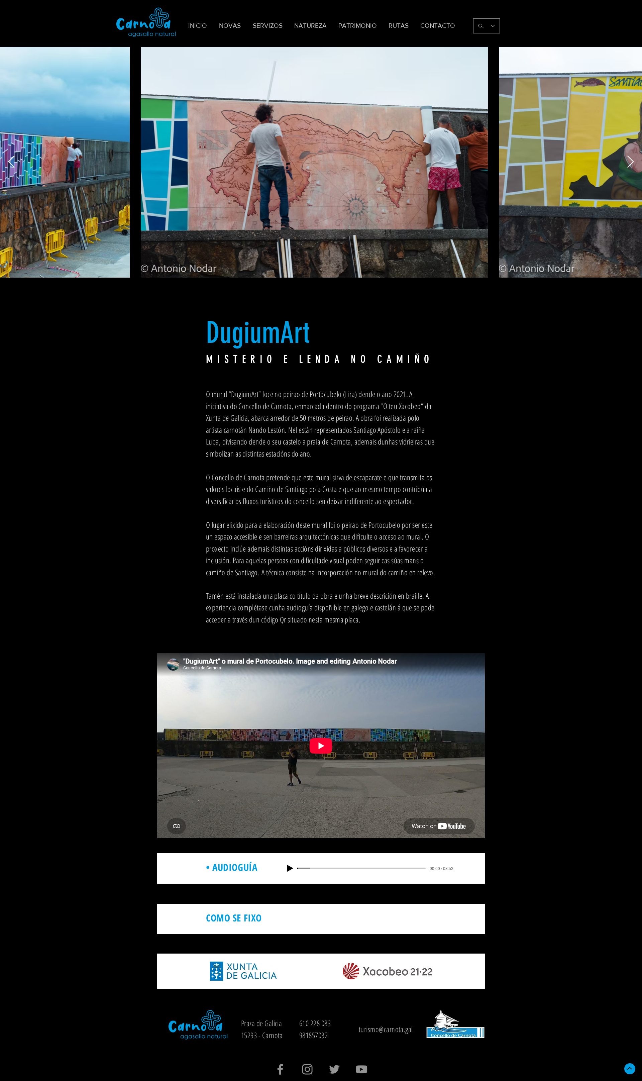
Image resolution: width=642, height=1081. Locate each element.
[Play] (290, 868)
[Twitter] (334, 1069)
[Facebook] (280, 1069)
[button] (268, 25)
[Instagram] (307, 1069)
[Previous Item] (11, 162)
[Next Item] (630, 162)
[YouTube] (361, 1069)
